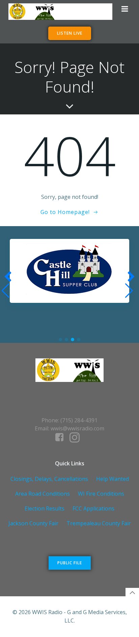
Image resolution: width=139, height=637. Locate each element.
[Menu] (125, 9)
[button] (60, 339)
